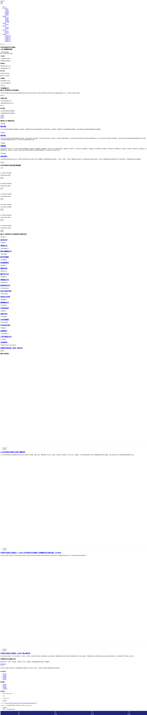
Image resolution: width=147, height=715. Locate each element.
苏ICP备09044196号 (11, 709)
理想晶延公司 (4, 279)
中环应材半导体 (5, 325)
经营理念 (7, 13)
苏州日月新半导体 (5, 291)
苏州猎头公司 (8, 39)
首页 (4, 6)
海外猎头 (7, 19)
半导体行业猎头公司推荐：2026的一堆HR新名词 (15, 653)
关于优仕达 (5, 8)
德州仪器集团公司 (5, 251)
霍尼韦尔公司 (4, 274)
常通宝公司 (3, 245)
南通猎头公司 (8, 41)
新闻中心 (4, 26)
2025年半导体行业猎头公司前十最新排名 (12, 452)
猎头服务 (4, 16)
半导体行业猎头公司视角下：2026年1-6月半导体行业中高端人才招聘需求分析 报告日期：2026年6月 (30, 552)
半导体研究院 (4, 308)
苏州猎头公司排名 (22, 703)
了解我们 (2, 115)
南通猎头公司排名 (28, 703)
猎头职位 (4, 30)
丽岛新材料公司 (5, 285)
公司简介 (7, 9)
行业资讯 (7, 27)
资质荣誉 (7, 12)
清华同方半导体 (5, 297)
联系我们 (4, 34)
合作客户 (4, 23)
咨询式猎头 (7, 21)
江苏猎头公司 (6, 703)
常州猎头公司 (8, 37)
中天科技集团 (4, 319)
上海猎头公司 (8, 35)
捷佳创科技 (3, 268)
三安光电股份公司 (5, 336)
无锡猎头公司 (11, 703)
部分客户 (7, 24)
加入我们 (4, 679)
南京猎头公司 (8, 38)
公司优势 (7, 10)
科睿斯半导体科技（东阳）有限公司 (11, 348)
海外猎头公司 (34, 703)
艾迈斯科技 (3, 342)
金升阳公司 (3, 240)
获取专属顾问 (3, 664)
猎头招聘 (7, 17)
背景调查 (7, 20)
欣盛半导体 (3, 314)
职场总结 (7, 32)
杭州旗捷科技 (4, 262)
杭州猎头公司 (16, 703)
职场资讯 (7, 28)
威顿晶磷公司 (4, 302)
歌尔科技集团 (4, 257)
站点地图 (4, 707)
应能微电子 (3, 331)
